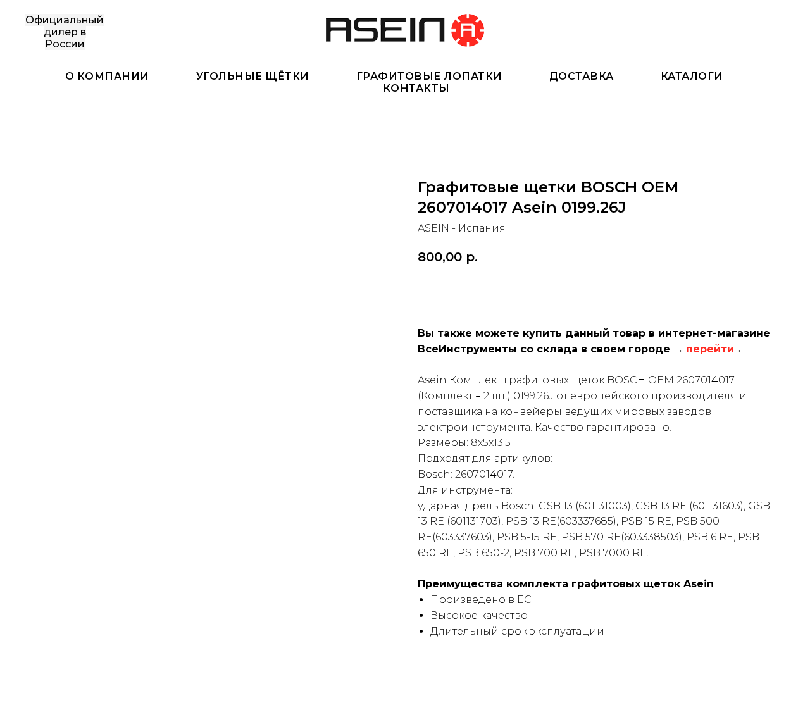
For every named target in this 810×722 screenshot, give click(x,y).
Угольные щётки (252, 76)
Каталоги (692, 76)
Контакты (416, 88)
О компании (107, 76)
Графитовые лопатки (429, 76)
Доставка (581, 76)
